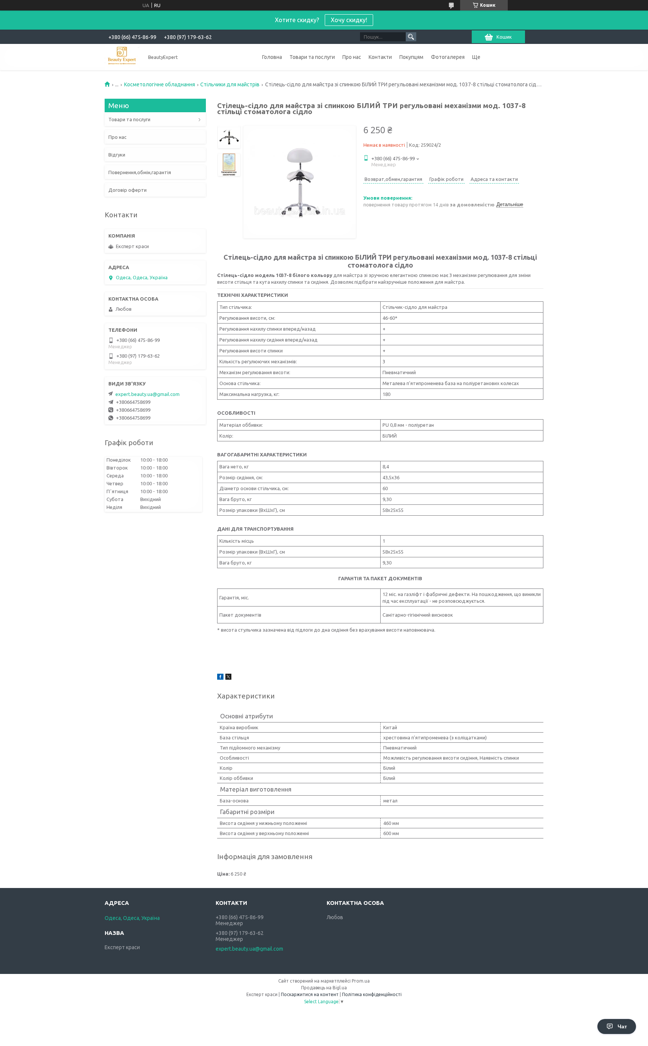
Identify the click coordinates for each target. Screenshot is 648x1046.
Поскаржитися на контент (310, 994)
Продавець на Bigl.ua (324, 987)
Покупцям (411, 57)
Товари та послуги (312, 57)
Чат (622, 1026)
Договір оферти (127, 190)
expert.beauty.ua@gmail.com (148, 394)
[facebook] (220, 677)
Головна (272, 57)
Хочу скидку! (349, 20)
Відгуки (116, 154)
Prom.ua (361, 980)
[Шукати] (411, 36)
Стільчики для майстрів (230, 84)
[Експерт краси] (122, 57)
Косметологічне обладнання (159, 84)
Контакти (380, 57)
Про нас (351, 57)
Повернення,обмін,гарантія (139, 172)
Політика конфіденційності (372, 994)
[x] (228, 677)
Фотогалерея (448, 57)
